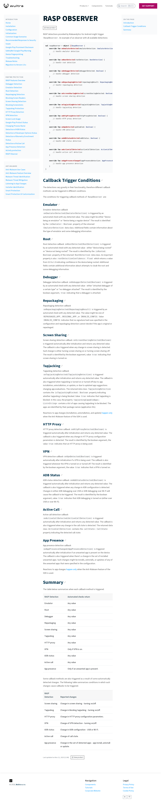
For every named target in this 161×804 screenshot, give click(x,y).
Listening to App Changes (16, 183)
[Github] (129, 797)
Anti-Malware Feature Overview (18, 173)
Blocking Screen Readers (15, 98)
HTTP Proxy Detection (15, 112)
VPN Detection (12, 115)
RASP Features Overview (15, 80)
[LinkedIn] (125, 797)
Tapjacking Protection (15, 108)
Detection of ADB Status (15, 129)
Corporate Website (92, 791)
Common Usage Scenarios (16, 36)
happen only (107, 412)
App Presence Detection (15, 147)
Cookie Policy (128, 791)
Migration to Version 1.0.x (16, 64)
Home (8, 23)
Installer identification (15, 187)
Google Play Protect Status (17, 122)
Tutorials (109, 6)
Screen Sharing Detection (16, 101)
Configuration (11, 30)
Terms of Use (128, 787)
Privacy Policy (128, 784)
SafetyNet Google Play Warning (18, 50)
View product (51, 28)
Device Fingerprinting (14, 54)
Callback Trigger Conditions (134, 26)
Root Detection (12, 91)
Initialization (11, 33)
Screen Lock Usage (13, 119)
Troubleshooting (12, 58)
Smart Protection (13, 190)
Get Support (148, 6)
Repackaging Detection (15, 94)
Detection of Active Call (15, 143)
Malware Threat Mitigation (17, 180)
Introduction (128, 23)
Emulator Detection (14, 87)
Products (83, 6)
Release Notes (11, 61)
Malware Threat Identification (18, 176)
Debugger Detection (14, 84)
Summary (127, 30)
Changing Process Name (15, 126)
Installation (10, 26)
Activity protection (13, 150)
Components (97, 6)
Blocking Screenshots (14, 105)
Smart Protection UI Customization (20, 194)
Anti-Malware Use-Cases (15, 169)
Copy (109, 44)
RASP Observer (12, 154)
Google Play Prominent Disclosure (19, 47)
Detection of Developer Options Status (21, 133)
